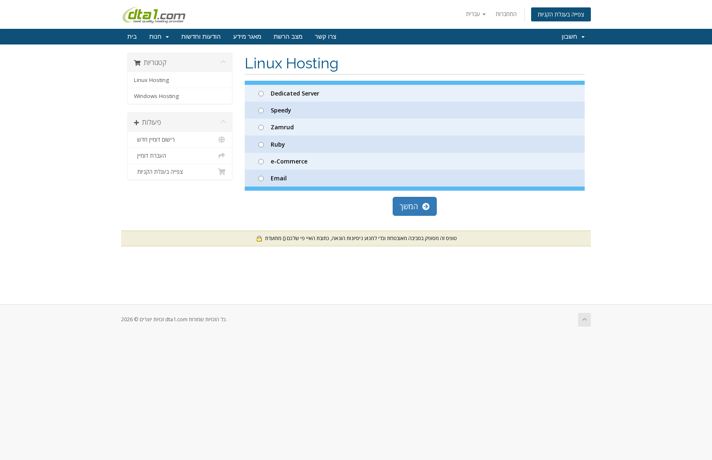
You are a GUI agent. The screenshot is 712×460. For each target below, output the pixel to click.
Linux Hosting (151, 80)
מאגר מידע (247, 36)
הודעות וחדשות (201, 36)
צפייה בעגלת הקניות (561, 14)
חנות (157, 36)
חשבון (571, 36)
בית (132, 36)
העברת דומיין (150, 155)
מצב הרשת (288, 36)
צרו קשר (325, 36)
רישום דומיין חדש (154, 139)
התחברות (506, 14)
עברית (474, 14)
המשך (411, 206)
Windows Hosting (156, 96)
